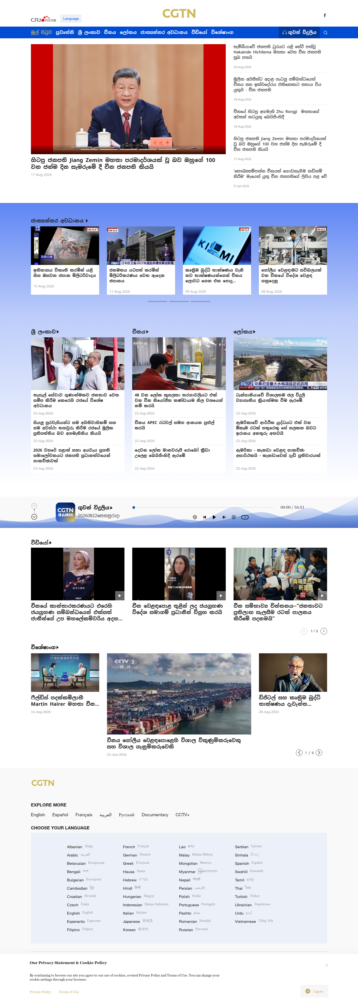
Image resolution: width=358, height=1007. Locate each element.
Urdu (243, 913)
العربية (106, 814)
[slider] (133, 507)
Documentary (155, 814)
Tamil (244, 879)
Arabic (78, 855)
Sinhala (247, 855)
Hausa (134, 871)
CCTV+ (183, 814)
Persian (192, 888)
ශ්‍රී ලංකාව (43, 332)
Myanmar (198, 871)
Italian (135, 913)
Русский (126, 814)
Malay (196, 855)
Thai (243, 888)
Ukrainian (252, 904)
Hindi (132, 888)
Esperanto (84, 921)
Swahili (249, 871)
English (38, 814)
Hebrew (135, 879)
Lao (186, 846)
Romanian (195, 921)
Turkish (247, 896)
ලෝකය (243, 332)
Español (60, 814)
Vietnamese (254, 921)
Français (83, 814)
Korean (135, 929)
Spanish (249, 863)
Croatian (81, 896)
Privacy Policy (40, 992)
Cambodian (80, 888)
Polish (190, 896)
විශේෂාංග (43, 647)
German (137, 855)
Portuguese (197, 904)
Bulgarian (84, 879)
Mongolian (195, 863)
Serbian (248, 846)
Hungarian (138, 896)
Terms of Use (69, 992)
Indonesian (145, 904)
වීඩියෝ (39, 543)
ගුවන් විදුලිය (302, 32)
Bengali (77, 871)
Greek (136, 863)
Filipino (80, 929)
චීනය (138, 332)
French (136, 846)
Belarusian (85, 863)
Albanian (80, 846)
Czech (78, 904)
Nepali (189, 879)
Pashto (189, 913)
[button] (89, 149)
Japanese (138, 921)
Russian (193, 929)
